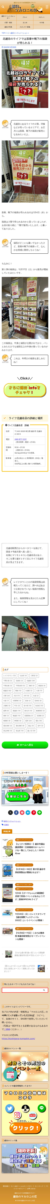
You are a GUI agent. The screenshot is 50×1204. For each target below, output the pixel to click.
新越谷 (17, 711)
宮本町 (38, 701)
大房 (39, 691)
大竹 (26, 696)
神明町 (17, 721)
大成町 (28, 691)
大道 (36, 696)
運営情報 (5, 1186)
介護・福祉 (8, 22)
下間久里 (7, 681)
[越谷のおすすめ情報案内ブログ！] (25, 10)
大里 (6, 701)
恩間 (6, 711)
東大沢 (28, 711)
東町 (6, 716)
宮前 (28, 701)
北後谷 (19, 681)
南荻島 (41, 686)
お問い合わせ (31, 1188)
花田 (28, 721)
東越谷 (17, 716)
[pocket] (22, 812)
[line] (39, 812)
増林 (18, 691)
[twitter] (10, 812)
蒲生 (39, 721)
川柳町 (6, 706)
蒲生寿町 (7, 726)
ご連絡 (7, 1029)
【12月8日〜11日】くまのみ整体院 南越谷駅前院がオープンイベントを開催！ (30, 936)
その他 (41, 22)
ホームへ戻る (26, 744)
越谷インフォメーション (12, 821)
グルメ (25, 17)
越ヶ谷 (31, 731)
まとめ (25, 22)
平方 (17, 706)
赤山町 (20, 731)
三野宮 (34, 676)
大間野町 (17, 701)
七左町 (23, 676)
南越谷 (7, 691)
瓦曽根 (40, 716)
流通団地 (28, 716)
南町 (32, 686)
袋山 (31, 726)
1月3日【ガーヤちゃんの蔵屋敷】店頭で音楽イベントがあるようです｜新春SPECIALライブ (30, 896)
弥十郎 (28, 706)
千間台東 (7, 686)
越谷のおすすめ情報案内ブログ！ (25, 1193)
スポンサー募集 (25, 27)
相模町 (6, 721)
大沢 (17, 696)
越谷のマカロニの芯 (25, 1196)
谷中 (40, 726)
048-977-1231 (21, 439)
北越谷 (31, 681)
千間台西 (20, 686)
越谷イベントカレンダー (8, 17)
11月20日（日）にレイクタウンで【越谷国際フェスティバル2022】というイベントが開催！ (30, 917)
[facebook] (16, 812)
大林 (6, 696)
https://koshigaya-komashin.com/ (18, 1038)
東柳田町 (40, 711)
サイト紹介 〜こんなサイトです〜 (21, 1186)
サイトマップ (39, 1186)
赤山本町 (7, 731)
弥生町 (39, 706)
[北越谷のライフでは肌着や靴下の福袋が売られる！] (28, 812)
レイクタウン (9, 676)
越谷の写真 (8, 27)
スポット (42, 17)
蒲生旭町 (20, 726)
